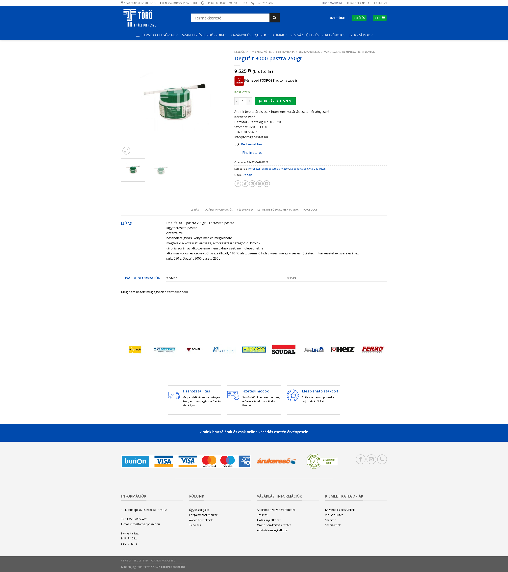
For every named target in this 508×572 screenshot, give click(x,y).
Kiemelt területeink (135, 560)
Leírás (194, 209)
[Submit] (274, 17)
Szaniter (330, 520)
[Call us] (382, 459)
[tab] (195, 209)
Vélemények (245, 209)
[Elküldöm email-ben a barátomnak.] (252, 183)
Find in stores (252, 152)
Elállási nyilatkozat (269, 520)
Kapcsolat (310, 209)
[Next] (221, 102)
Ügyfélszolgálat (199, 510)
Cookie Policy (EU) (163, 560)
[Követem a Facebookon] (369, 3)
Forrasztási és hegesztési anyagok (349, 51)
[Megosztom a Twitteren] (245, 183)
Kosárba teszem (278, 101)
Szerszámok (333, 525)
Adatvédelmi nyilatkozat (273, 530)
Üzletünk (337, 18)
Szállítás (262, 515)
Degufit (247, 175)
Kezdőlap (241, 51)
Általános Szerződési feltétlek (276, 510)
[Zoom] (126, 151)
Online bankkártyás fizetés (274, 525)
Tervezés (195, 525)
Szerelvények (285, 51)
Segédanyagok (309, 51)
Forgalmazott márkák (203, 515)
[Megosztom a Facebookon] (238, 183)
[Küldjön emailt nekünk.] (371, 459)
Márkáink (336, 3)
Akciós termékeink (201, 520)
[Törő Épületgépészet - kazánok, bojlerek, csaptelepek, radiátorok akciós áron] (153, 18)
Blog (325, 3)
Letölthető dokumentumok (278, 209)
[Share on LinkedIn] (266, 183)
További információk (218, 209)
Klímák (278, 35)
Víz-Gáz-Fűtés (262, 51)
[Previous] (128, 102)
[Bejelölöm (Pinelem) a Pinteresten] (259, 183)
